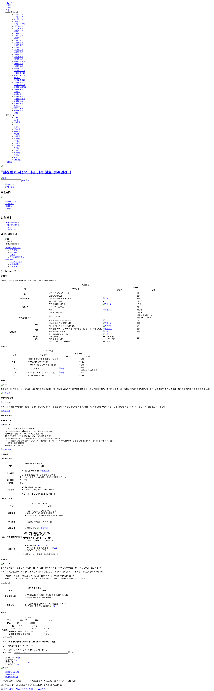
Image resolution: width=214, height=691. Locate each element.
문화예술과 (18, 45)
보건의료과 (18, 52)
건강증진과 (18, 19)
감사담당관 (18, 17)
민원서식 (8, 227)
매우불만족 (42, 650)
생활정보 (8, 206)
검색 (24, 180)
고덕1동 (17, 120)
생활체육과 (18, 66)
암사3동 (17, 153)
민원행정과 (18, 47)
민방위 (12, 255)
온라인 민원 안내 (12, 225)
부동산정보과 (19, 61)
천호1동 (17, 155)
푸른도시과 (18, 108)
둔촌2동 (17, 129)
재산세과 (17, 94)
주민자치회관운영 (17, 257)
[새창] (23, 689)
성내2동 (17, 143)
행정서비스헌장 (11, 677)
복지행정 (13, 252)
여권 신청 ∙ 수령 (16, 262)
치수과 (17, 106)
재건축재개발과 (20, 87)
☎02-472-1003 (42, 545)
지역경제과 (18, 101)
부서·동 (8, 10)
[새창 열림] (5, 393)
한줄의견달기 (8, 652)
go (19, 658)
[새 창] (107, 298)
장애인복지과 (19, 85)
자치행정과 (18, 82)
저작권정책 (9, 674)
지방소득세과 (19, 99)
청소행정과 (18, 103)
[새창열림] (54, 548)
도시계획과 (18, 43)
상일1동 (17, 136)
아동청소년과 (19, 73)
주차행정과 (18, 96)
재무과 (17, 92)
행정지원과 (18, 110)
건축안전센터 (19, 24)
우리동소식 (9, 204)
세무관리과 (18, 68)
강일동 (17, 117)
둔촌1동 (17, 127)
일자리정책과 (19, 80)
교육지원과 (18, 29)
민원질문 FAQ (10, 230)
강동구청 (8, 3)
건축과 (17, 22)
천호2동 (17, 157)
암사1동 (17, 148)
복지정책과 (18, 59)
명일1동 (17, 131)
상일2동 (17, 139)
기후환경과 (18, 36)
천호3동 (17, 160)
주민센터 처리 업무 (13, 248)
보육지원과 (18, 57)
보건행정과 (18, 54)
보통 (24, 650)
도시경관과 (18, 40)
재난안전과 (18, 89)
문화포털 (8, 162)
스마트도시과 (19, 71)
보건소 (8, 7)
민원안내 (8, 208)
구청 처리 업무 (11, 259)
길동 (16, 124)
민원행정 (13, 250)
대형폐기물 (14, 264)
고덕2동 (17, 122)
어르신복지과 (19, 75)
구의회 (8, 5)
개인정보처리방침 (12, 672)
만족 (17, 650)
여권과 (17, 78)
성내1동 (17, 141)
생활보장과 (18, 64)
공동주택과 (18, 26)
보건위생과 (18, 50)
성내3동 (17, 146)
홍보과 (17, 113)
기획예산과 (18, 33)
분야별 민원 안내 (12, 223)
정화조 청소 (14, 266)
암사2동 (17, 150)
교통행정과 (18, 31)
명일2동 (17, 134)
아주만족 (9, 650)
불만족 (32, 650)
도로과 (17, 38)
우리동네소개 (10, 201)
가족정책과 (18, 14)
